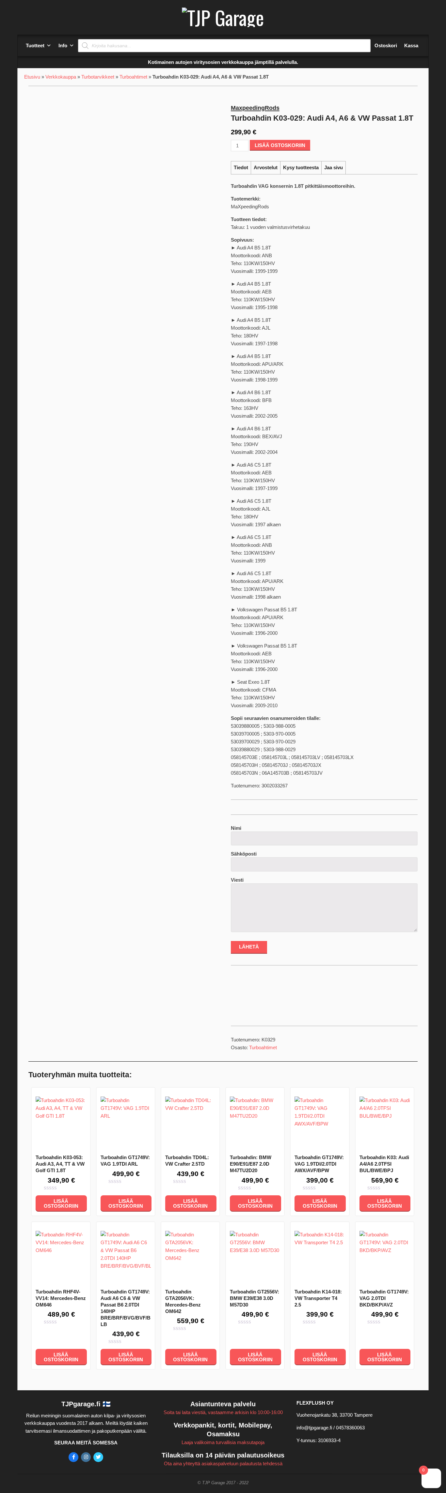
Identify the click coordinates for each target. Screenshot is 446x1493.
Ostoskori (385, 45)
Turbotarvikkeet (97, 77)
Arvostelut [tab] (266, 167)
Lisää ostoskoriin (280, 145)
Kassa (411, 45)
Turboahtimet (133, 77)
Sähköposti (244, 854)
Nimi (236, 828)
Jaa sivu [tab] (333, 167)
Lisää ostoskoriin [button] (61, 1203)
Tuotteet (35, 45)
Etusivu (32, 77)
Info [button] (62, 45)
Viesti (237, 880)
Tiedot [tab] (241, 167)
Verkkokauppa (60, 77)
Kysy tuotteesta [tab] (301, 167)
